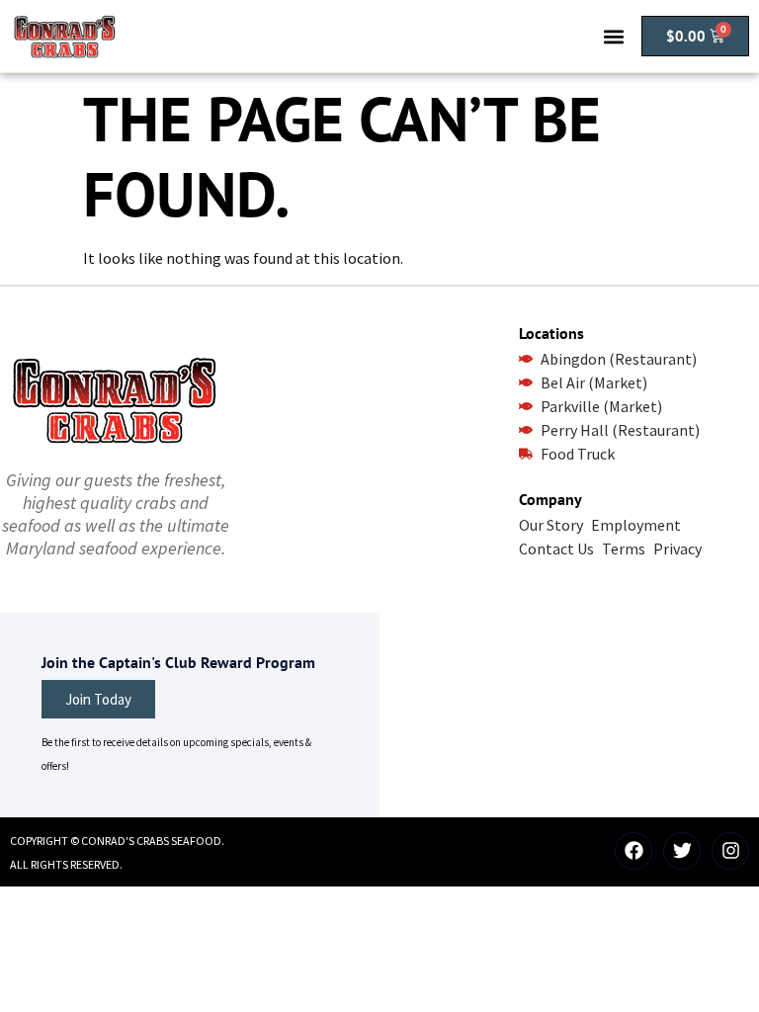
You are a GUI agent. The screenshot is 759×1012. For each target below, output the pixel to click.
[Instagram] (730, 851)
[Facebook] (633, 851)
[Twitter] (682, 851)
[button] (613, 36)
